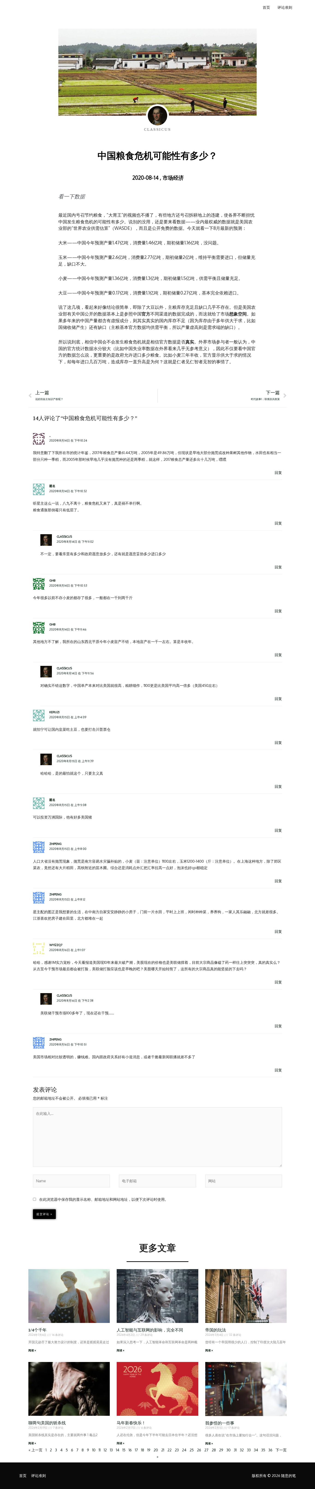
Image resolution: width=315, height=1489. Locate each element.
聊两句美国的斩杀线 (47, 1423)
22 (169, 1450)
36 (270, 1450)
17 (136, 1450)
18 (142, 1450)
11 (100, 1450)
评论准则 (284, 7)
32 (242, 1450)
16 (130, 1450)
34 (256, 1450)
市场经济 (173, 177)
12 (105, 1450)
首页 (266, 7)
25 (192, 1450)
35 (263, 1450)
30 (228, 1450)
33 (249, 1450)
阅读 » (32, 1350)
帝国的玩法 (215, 1330)
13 (111, 1450)
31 (235, 1450)
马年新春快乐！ (131, 1423)
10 (93, 1450)
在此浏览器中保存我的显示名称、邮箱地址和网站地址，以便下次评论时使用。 (103, 1199)
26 (199, 1450)
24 (184, 1450)
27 (206, 1450)
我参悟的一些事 (219, 1423)
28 (214, 1450)
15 (123, 1450)
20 (156, 1450)
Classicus (64, 536)
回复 (278, 472)
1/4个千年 (37, 1330)
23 (177, 1450)
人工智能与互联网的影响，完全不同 (150, 1330)
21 (162, 1450)
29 (221, 1450)
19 (148, 1450)
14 (117, 1450)
